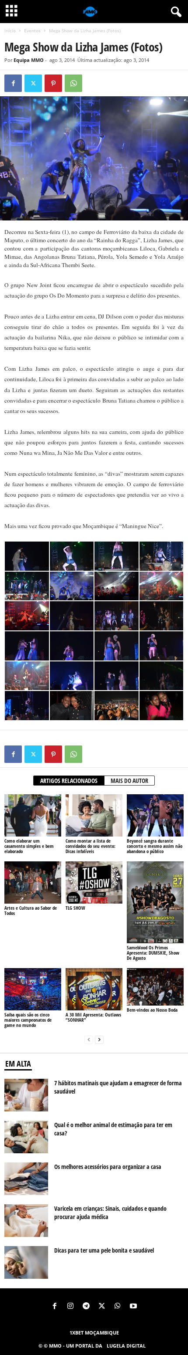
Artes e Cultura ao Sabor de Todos (30, 910)
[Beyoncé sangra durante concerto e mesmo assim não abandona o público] (155, 815)
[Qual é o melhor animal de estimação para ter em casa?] (26, 1137)
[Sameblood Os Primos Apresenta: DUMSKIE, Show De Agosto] (155, 902)
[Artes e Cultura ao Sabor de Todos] (32, 882)
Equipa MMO (29, 60)
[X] (33, 83)
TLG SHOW (75, 907)
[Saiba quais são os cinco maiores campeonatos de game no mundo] (32, 989)
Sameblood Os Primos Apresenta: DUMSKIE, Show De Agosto (153, 952)
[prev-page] (88, 1039)
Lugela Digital (126, 1345)
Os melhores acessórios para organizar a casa (107, 1166)
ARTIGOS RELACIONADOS (68, 780)
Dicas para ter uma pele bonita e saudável (104, 1250)
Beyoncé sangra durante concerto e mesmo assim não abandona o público (154, 845)
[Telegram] (86, 1307)
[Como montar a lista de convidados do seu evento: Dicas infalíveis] (94, 815)
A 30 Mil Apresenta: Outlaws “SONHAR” (93, 1017)
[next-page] (99, 1039)
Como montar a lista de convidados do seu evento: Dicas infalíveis (90, 845)
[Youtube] (133, 1307)
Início (10, 30)
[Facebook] (13, 83)
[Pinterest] (53, 83)
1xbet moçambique (94, 1332)
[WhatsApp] (73, 83)
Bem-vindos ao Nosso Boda (152, 1009)
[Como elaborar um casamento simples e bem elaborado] (32, 815)
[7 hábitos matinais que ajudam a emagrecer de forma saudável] (26, 1095)
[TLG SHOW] (94, 882)
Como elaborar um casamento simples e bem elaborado (29, 845)
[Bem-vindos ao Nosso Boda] (155, 987)
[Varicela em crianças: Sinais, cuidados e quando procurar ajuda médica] (26, 1220)
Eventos (32, 30)
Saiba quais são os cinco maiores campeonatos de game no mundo (28, 1019)
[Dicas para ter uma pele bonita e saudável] (26, 1262)
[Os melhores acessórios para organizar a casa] (26, 1178)
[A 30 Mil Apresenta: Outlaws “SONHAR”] (94, 989)
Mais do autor (129, 780)
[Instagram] (70, 1307)
